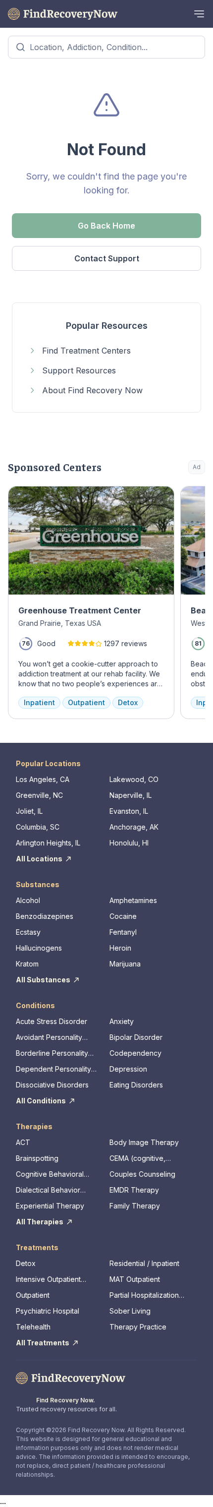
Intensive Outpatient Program (48, 1279)
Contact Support (106, 258)
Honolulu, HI (129, 843)
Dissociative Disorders (52, 1085)
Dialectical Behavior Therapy (48, 1190)
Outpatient (33, 1295)
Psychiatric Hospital (47, 1311)
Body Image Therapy (144, 1142)
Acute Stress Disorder (51, 1021)
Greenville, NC (39, 795)
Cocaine (123, 916)
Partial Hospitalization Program (144, 1295)
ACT (23, 1142)
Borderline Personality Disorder (52, 1053)
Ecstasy (28, 932)
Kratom (27, 964)
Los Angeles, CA (42, 779)
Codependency (135, 1053)
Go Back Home (106, 226)
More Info (157, 498)
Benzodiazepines (44, 916)
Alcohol (28, 900)
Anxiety (121, 1021)
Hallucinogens (39, 948)
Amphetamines (133, 900)
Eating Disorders (136, 1085)
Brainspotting (37, 1158)
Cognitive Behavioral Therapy (50, 1174)
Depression (128, 1069)
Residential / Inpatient (144, 1263)
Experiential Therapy (50, 1206)
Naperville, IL (130, 795)
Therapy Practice (137, 1327)
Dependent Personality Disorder (53, 1069)
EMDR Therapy (134, 1190)
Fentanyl (123, 932)
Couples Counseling (142, 1174)
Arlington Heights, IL (48, 843)
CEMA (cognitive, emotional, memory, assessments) (141, 1158)
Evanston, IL (128, 811)
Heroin (120, 948)
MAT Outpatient (134, 1279)
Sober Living (130, 1311)
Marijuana (125, 964)
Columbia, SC (37, 827)
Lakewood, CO (134, 779)
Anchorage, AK (134, 827)
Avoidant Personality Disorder (49, 1037)
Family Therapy (134, 1206)
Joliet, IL (29, 811)
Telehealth (33, 1327)
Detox (26, 1263)
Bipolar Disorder (135, 1037)
